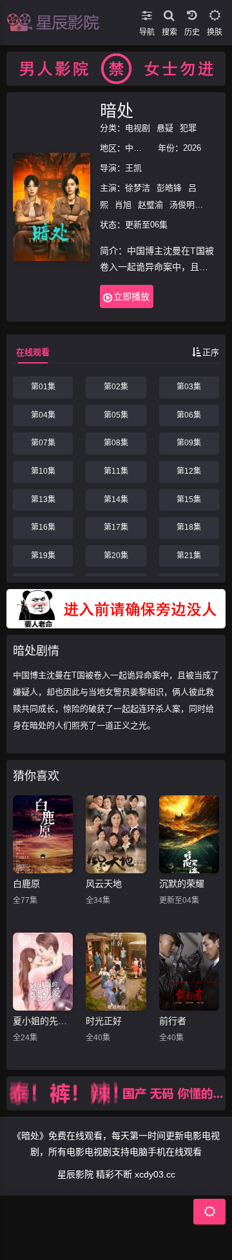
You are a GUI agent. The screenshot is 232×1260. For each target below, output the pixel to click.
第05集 (116, 415)
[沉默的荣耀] (189, 834)
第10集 (43, 471)
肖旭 (123, 204)
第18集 (189, 527)
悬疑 (165, 128)
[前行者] (189, 972)
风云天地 (104, 883)
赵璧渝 (150, 204)
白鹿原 (26, 883)
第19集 (43, 555)
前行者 (172, 1021)
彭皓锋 (169, 188)
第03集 (189, 386)
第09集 (189, 442)
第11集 (116, 471)
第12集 (189, 471)
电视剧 (137, 128)
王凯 (133, 168)
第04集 (43, 415)
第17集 (116, 527)
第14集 (116, 499)
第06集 (189, 415)
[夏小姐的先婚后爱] (43, 972)
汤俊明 (182, 204)
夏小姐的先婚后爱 (43, 1021)
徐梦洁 (137, 188)
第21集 (189, 555)
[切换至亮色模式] (214, 13)
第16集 (43, 527)
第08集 (116, 442)
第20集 (116, 555)
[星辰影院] (54, 22)
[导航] (146, 13)
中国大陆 (142, 148)
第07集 (43, 442)
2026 (192, 148)
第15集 (189, 499)
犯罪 (188, 128)
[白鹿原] (43, 834)
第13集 (43, 499)
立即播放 (131, 296)
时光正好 (104, 1021)
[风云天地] (116, 834)
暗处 (116, 111)
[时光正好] (116, 972)
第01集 (43, 386)
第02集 (116, 386)
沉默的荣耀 (181, 883)
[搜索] (169, 13)
